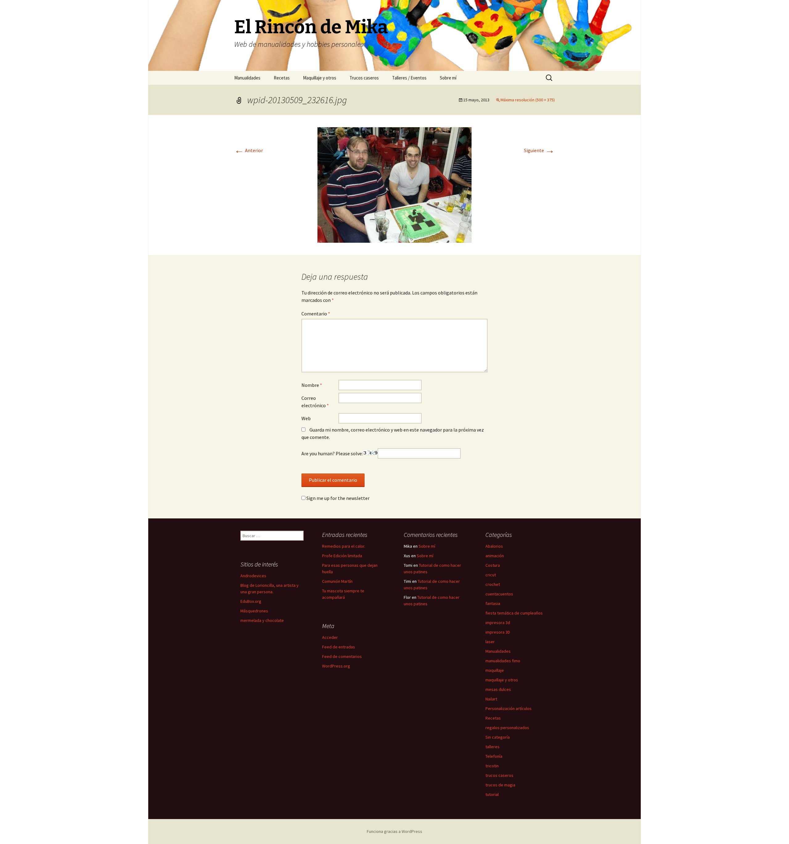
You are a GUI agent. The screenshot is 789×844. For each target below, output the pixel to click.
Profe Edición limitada (342, 555)
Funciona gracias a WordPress (394, 831)
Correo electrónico (315, 401)
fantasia (492, 603)
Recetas (282, 78)
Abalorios (494, 546)
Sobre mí (448, 78)
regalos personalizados (507, 727)
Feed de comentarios (342, 656)
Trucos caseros (364, 78)
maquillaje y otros (501, 680)
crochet (492, 584)
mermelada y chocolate (262, 620)
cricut (490, 575)
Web (306, 418)
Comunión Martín (337, 581)
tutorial (492, 794)
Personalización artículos (508, 708)
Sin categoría (497, 737)
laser (490, 641)
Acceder (330, 637)
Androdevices (253, 575)
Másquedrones (254, 611)
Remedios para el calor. (343, 546)
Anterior (248, 150)
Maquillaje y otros (319, 78)
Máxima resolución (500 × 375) (528, 100)
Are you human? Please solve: (332, 453)
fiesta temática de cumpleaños (514, 613)
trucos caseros (499, 775)
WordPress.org (336, 666)
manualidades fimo (502, 660)
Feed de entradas (338, 647)
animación (494, 555)
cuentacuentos (499, 594)
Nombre (311, 385)
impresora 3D (497, 632)
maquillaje (494, 670)
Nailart (491, 699)
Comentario (315, 313)
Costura (492, 565)
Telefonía (493, 756)
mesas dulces (498, 689)
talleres (492, 746)
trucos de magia (500, 785)
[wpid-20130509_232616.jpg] (394, 184)
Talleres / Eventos (409, 78)
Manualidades (247, 78)
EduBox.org (250, 601)
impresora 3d (497, 622)
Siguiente (539, 150)
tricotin (492, 766)
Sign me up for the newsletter (337, 498)
